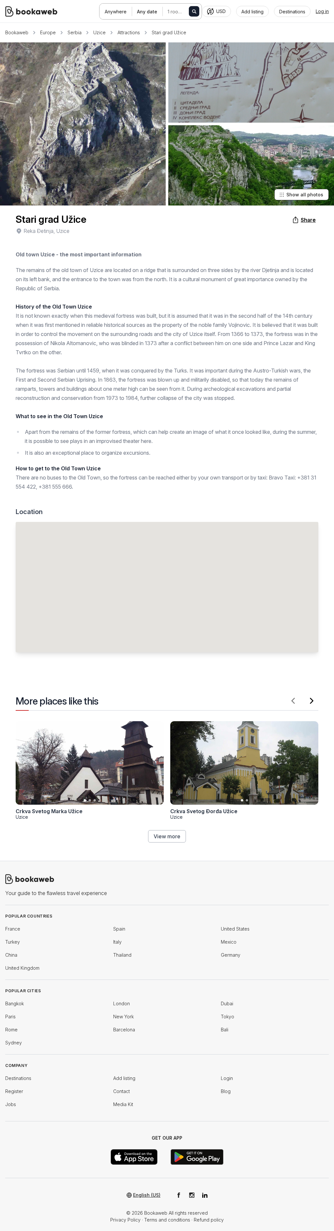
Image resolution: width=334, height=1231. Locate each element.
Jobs (10, 1104)
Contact (121, 1091)
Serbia (75, 32)
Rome (11, 1029)
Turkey (12, 942)
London (121, 1003)
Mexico (228, 942)
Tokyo (227, 1016)
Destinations (18, 1078)
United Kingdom (22, 968)
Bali (224, 1029)
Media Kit (123, 1104)
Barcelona (124, 1029)
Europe (48, 32)
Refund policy (209, 1220)
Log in (322, 11)
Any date (147, 11)
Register (14, 1091)
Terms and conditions (167, 1220)
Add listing (124, 1078)
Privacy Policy (125, 1220)
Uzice (99, 32)
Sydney (13, 1042)
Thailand (122, 955)
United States (235, 929)
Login (227, 1078)
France (12, 929)
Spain (119, 929)
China (11, 955)
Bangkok (14, 1003)
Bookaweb (16, 32)
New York (123, 1016)
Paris (10, 1016)
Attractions (128, 32)
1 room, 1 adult (181, 11)
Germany (230, 955)
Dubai (227, 1003)
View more (167, 836)
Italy (117, 942)
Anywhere (116, 11)
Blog (226, 1091)
